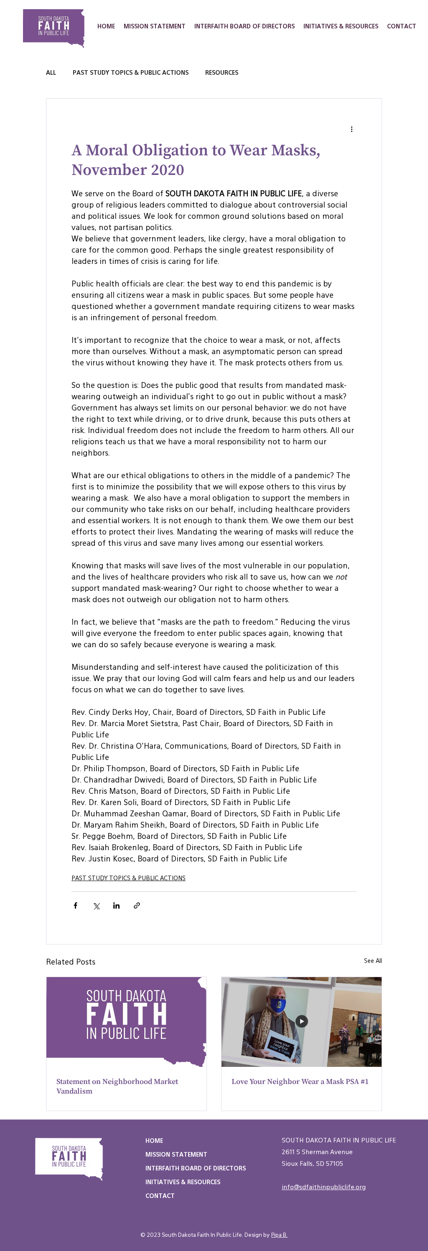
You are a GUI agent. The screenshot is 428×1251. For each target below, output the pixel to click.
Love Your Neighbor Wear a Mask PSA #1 (300, 1081)
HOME (154, 1141)
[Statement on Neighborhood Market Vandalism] (126, 1022)
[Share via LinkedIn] (116, 905)
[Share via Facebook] (75, 905)
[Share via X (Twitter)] (96, 905)
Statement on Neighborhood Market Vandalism (117, 1086)
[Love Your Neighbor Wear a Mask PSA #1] (302, 1022)
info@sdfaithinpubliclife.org (324, 1187)
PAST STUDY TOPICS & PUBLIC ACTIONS (131, 73)
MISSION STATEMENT (176, 1155)
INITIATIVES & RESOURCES (182, 1182)
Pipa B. (279, 1235)
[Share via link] (137, 905)
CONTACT (160, 1196)
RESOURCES (221, 73)
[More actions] (351, 129)
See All (373, 961)
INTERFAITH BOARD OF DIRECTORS (195, 1169)
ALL (51, 73)
